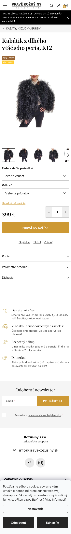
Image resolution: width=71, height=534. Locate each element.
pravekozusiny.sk (40, 463)
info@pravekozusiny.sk (38, 450)
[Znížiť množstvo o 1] (49, 212)
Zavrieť (21, 238)
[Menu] (5, 5)
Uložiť (9, 239)
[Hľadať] (51, 5)
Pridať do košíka (35, 228)
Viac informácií (55, 499)
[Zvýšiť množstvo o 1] (65, 212)
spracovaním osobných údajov (45, 415)
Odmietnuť (18, 522)
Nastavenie (35, 509)
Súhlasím (52, 522)
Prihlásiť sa (53, 401)
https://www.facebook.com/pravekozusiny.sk (29, 463)
